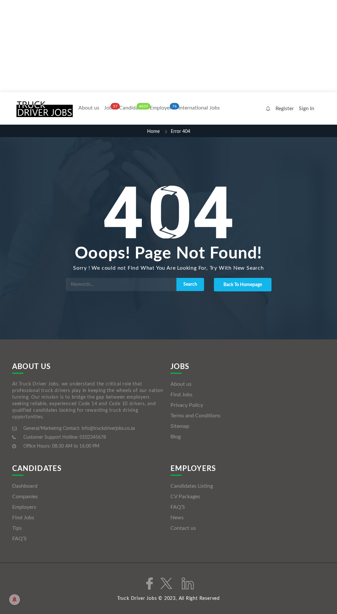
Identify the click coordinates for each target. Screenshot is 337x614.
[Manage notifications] (14, 599)
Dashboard (25, 486)
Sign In (306, 108)
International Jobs (199, 108)
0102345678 (93, 437)
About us (88, 108)
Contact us (183, 528)
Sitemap (179, 426)
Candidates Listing (191, 486)
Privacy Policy (186, 405)
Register (284, 108)
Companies (25, 496)
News (177, 517)
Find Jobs (181, 394)
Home (153, 131)
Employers (162, 108)
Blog (175, 436)
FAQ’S (19, 538)
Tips (17, 528)
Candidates (132, 108)
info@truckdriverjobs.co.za (108, 428)
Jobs (109, 108)
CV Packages (185, 496)
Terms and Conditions (195, 415)
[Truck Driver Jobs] (44, 109)
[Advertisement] (168, 46)
